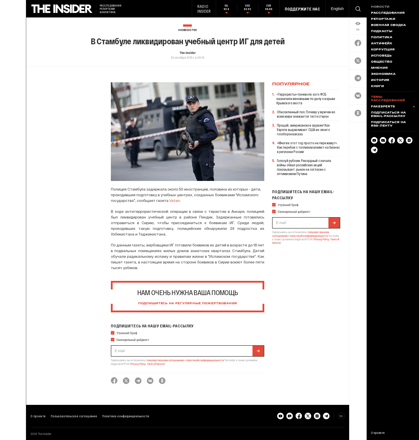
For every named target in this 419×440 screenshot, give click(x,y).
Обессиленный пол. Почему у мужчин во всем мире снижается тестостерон (306, 114)
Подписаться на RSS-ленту (388, 124)
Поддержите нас (302, 9)
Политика (381, 37)
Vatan (174, 200)
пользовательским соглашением (165, 360)
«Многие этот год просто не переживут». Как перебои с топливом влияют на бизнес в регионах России (308, 147)
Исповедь (381, 56)
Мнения (379, 68)
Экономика (383, 74)
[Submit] (258, 351)
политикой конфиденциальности (205, 360)
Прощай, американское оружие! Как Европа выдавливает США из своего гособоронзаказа (303, 129)
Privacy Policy (138, 363)
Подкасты (382, 31)
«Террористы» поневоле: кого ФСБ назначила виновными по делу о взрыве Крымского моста (305, 98)
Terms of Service (155, 363)
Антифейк (381, 43)
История (380, 80)
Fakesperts (383, 106)
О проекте (38, 416)
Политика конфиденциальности (125, 416)
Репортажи (383, 19)
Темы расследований (388, 99)
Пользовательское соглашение (74, 416)
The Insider (187, 53)
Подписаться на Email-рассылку (388, 115)
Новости (187, 30)
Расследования (388, 13)
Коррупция (383, 49)
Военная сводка (388, 25)
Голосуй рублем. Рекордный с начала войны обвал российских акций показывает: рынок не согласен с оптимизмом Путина (304, 167)
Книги (377, 86)
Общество (381, 62)
